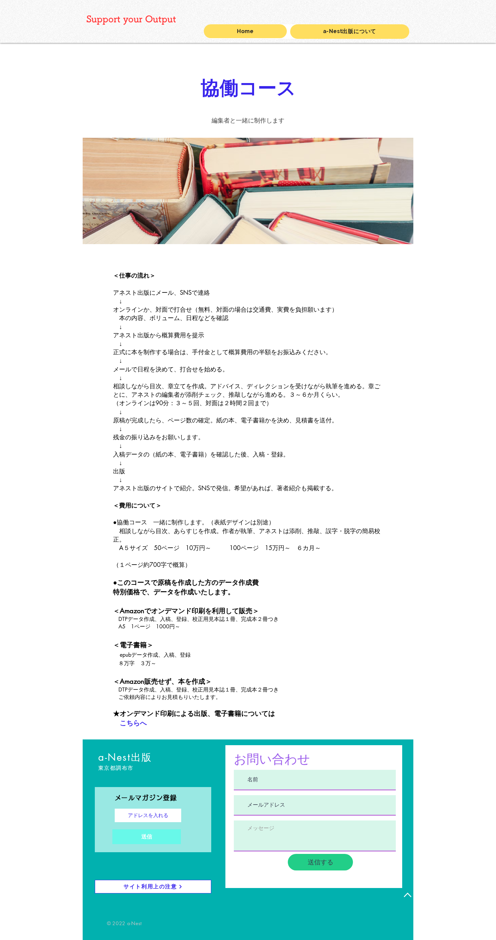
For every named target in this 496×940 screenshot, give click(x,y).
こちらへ (133, 723)
